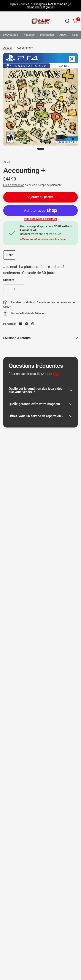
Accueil (7, 47)
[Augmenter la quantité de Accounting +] (21, 289)
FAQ (56, 374)
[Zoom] (72, 59)
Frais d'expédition (13, 185)
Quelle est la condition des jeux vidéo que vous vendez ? (36, 390)
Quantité (8, 280)
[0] (74, 21)
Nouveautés (10, 34)
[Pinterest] (32, 323)
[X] (26, 323)
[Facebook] (20, 323)
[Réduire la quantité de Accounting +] (6, 289)
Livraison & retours (17, 338)
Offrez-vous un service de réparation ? (36, 416)
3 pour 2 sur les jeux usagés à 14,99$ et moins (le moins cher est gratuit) (40, 5)
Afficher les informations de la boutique (42, 239)
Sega (75, 34)
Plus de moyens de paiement (40, 219)
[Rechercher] (67, 21)
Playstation (47, 34)
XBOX (63, 34)
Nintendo (29, 34)
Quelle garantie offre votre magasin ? (35, 404)
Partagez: (9, 323)
